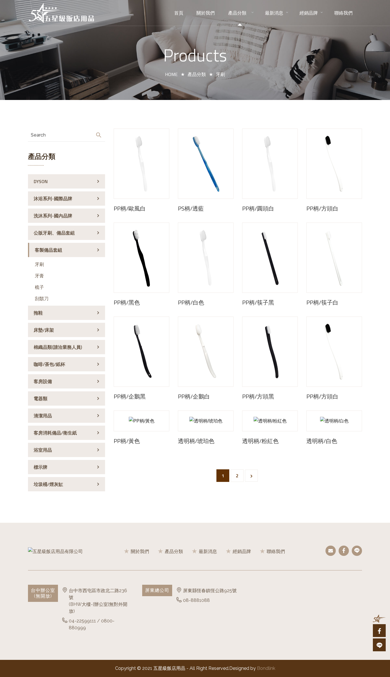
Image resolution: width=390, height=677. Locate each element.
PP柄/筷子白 (322, 303)
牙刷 (39, 264)
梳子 (39, 287)
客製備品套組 (48, 250)
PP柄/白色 (191, 303)
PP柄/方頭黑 (258, 396)
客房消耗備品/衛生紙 (55, 432)
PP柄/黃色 (127, 441)
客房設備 (43, 381)
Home (171, 74)
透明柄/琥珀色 (196, 441)
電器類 (40, 398)
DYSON (41, 181)
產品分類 (197, 74)
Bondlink (266, 668)
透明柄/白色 (321, 441)
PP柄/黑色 (127, 303)
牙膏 (39, 275)
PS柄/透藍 (191, 209)
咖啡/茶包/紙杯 (49, 364)
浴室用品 (43, 449)
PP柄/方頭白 (322, 209)
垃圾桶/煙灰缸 (48, 484)
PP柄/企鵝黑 (130, 396)
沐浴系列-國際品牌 (53, 198)
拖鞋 (38, 312)
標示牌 (40, 467)
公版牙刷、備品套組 (54, 232)
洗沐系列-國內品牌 (53, 215)
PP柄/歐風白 (130, 209)
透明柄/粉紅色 (260, 441)
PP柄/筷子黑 (258, 303)
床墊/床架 (44, 330)
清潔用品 (43, 415)
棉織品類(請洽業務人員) (58, 347)
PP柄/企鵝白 (194, 396)
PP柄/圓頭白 (258, 209)
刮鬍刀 (42, 298)
